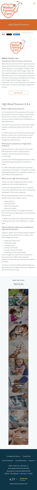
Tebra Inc (18, 456)
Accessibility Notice (21, 460)
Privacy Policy (26, 456)
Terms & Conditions (7, 460)
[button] (34, 3)
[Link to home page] (15, 9)
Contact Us (32, 460)
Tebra (26, 483)
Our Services (17, 32)
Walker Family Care (6, 32)
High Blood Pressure (27, 32)
